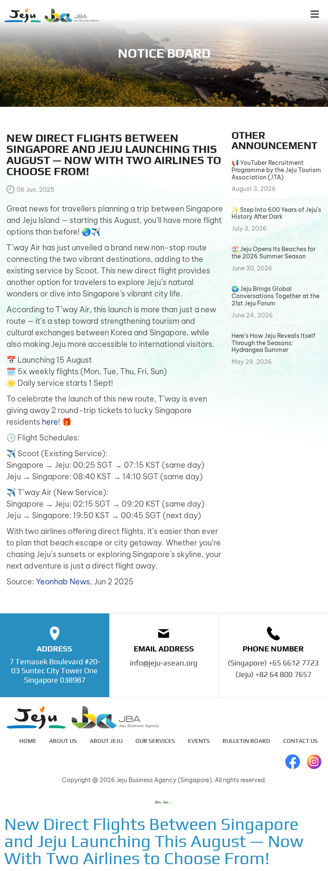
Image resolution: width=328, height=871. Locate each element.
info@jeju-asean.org (163, 662)
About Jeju (106, 740)
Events (199, 740)
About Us (63, 740)
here (50, 422)
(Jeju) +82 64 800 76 (269, 674)
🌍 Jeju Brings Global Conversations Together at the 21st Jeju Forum (275, 296)
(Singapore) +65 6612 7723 (273, 662)
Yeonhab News (63, 582)
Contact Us (300, 740)
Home (27, 740)
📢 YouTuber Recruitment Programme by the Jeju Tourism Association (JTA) (276, 170)
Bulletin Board (246, 740)
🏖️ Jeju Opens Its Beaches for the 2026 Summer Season (273, 252)
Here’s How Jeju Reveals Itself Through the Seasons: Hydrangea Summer (273, 343)
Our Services (155, 740)
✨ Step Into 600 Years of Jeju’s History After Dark (276, 213)
